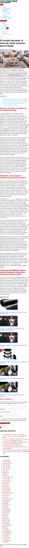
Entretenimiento (7, 492)
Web (1, 416)
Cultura (5, 482)
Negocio (5, 519)
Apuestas (5, 468)
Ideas (4, 506)
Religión (5, 526)
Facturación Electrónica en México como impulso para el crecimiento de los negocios (16, 450)
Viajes (4, 15)
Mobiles (5, 514)
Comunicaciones (7, 477)
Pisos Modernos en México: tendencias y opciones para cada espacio (13, 435)
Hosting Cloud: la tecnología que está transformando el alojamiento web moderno (15, 446)
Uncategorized (7, 540)
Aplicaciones (6, 466)
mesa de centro (11, 199)
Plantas (5, 522)
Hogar (5, 12)
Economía (5, 488)
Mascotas (5, 512)
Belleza (4, 472)
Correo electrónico (5, 412)
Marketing (5, 511)
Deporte (5, 483)
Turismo (5, 539)
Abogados (5, 460)
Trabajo (5, 536)
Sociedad (5, 532)
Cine (4, 474)
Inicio (4, 7)
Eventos (5, 495)
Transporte (6, 537)
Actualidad (6, 9)
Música (5, 517)
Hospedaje (6, 505)
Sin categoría (6, 531)
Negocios (6, 16)
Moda (4, 515)
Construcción (6, 480)
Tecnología (5, 534)
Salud (4, 528)
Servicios (5, 529)
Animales (5, 465)
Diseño (5, 485)
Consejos (6, 10)
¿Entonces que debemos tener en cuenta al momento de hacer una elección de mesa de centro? (15, 103)
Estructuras (6, 494)
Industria (5, 508)
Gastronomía (7, 18)
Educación (5, 489)
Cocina (8, 13)
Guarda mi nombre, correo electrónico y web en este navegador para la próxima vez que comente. (13, 419)
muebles (5, 127)
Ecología (5, 486)
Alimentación (6, 463)
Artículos (5, 469)
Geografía (5, 500)
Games (5, 497)
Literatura (5, 509)
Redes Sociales (7, 525)
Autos (4, 471)
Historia (5, 502)
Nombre (2, 409)
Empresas (5, 491)
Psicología (5, 523)
